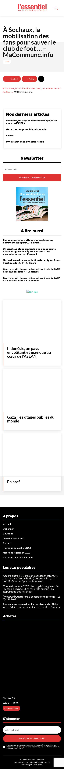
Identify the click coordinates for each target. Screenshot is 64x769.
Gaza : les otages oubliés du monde (26, 129)
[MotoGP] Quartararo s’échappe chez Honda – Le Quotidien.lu (31, 598)
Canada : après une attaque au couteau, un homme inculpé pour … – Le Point (28, 241)
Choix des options (11, 708)
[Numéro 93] (32, 659)
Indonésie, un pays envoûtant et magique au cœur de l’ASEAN (31, 122)
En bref (10, 135)
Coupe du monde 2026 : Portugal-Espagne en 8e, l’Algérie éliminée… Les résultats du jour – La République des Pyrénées (31, 588)
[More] (41, 79)
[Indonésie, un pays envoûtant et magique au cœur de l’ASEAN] (32, 322)
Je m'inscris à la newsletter (32, 738)
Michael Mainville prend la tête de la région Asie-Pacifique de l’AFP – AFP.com (31, 261)
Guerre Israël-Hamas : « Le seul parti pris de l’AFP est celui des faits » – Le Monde (31, 270)
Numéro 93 (9, 698)
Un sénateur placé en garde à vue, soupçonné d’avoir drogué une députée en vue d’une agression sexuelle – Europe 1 (29, 251)
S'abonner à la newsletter (32, 177)
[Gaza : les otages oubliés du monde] (32, 390)
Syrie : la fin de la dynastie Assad (25, 141)
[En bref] (32, 455)
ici (22, 747)
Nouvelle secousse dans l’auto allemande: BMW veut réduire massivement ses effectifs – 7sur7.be (32, 606)
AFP (7, 61)
